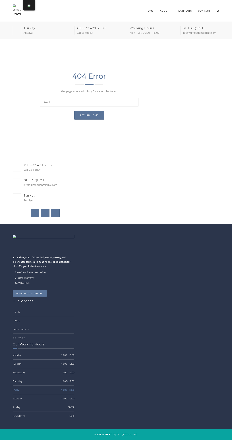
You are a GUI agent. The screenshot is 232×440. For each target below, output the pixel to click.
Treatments (183, 10)
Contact (204, 10)
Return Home (89, 115)
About (164, 10)
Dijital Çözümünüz (125, 434)
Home (150, 10)
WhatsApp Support (30, 293)
